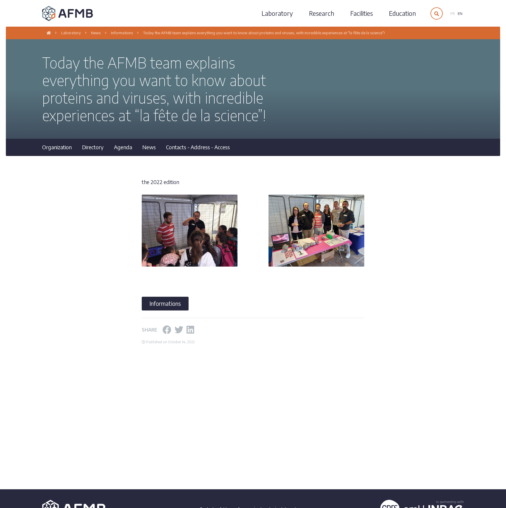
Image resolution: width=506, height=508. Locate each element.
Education (402, 13)
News (149, 147)
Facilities (361, 13)
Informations (165, 303)
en (460, 13)
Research (321, 13)
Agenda (123, 147)
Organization (57, 147)
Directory (93, 147)
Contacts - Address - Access (198, 147)
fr (452, 13)
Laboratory (277, 13)
